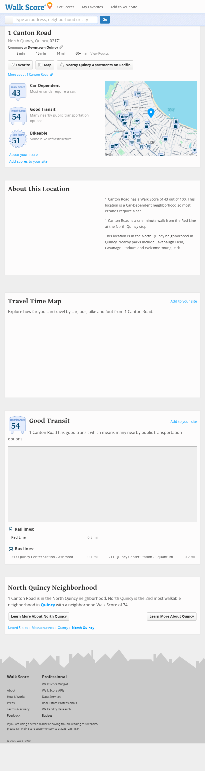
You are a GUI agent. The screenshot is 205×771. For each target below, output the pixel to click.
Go (104, 20)
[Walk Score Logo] (29, 6)
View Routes (99, 53)
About (11, 690)
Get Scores (65, 7)
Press (11, 703)
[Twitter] (10, 684)
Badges (47, 715)
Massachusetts (43, 628)
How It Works (16, 697)
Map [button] (48, 65)
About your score (23, 155)
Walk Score (18, 676)
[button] (9, 20)
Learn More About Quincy (172, 616)
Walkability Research (56, 709)
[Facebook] (17, 684)
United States (18, 628)
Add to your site (183, 301)
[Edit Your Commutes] (61, 46)
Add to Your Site (123, 7)
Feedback (13, 715)
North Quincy (83, 628)
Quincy (41, 41)
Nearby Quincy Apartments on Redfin (98, 65)
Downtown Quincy (43, 47)
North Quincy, (21, 41)
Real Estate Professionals (59, 703)
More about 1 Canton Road (28, 74)
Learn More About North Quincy (39, 616)
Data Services (51, 697)
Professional (54, 676)
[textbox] (55, 20)
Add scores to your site (28, 161)
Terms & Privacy (18, 709)
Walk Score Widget (55, 684)
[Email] (25, 684)
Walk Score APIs (53, 690)
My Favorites (92, 7)
